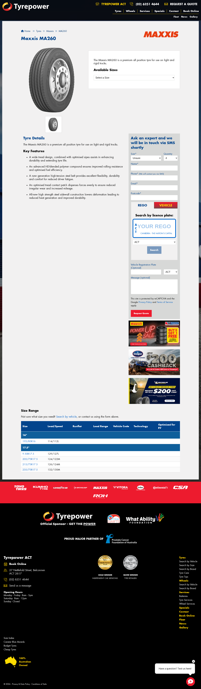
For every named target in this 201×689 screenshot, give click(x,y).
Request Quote (141, 313)
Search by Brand (187, 569)
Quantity (168, 153)
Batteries (183, 596)
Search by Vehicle (188, 561)
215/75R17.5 (30, 464)
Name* (134, 163)
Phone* (147, 173)
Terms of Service (165, 302)
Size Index (9, 638)
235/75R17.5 (30, 469)
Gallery (194, 16)
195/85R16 (29, 441)
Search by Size (186, 565)
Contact (174, 11)
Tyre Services (185, 600)
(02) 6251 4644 (147, 4)
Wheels (130, 11)
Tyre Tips (183, 576)
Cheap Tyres (10, 649)
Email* (134, 183)
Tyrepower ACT (113, 4)
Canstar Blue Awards (14, 641)
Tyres (118, 11)
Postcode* (136, 193)
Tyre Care (184, 572)
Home (27, 31)
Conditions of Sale (39, 684)
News (184, 16)
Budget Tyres (10, 645)
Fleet (176, 16)
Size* (133, 153)
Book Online (191, 11)
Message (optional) (140, 277)
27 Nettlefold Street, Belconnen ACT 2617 (27, 572)
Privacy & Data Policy (21, 684)
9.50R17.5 (28, 453)
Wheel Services (187, 603)
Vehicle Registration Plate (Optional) (143, 266)
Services (145, 11)
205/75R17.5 (30, 459)
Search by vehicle (66, 416)
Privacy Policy (145, 302)
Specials (160, 11)
